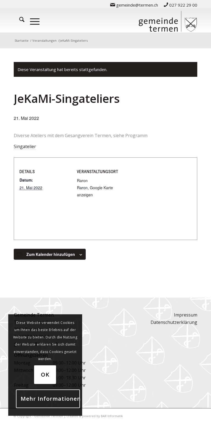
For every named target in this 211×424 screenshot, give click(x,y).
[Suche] (19, 20)
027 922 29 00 (182, 5)
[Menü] (32, 20)
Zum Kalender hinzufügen (50, 254)
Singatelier (25, 146)
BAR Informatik (112, 416)
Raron (82, 180)
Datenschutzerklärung (174, 322)
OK (45, 374)
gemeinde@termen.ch (136, 5)
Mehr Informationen (50, 398)
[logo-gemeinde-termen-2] (167, 20)
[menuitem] (134, 5)
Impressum (185, 315)
